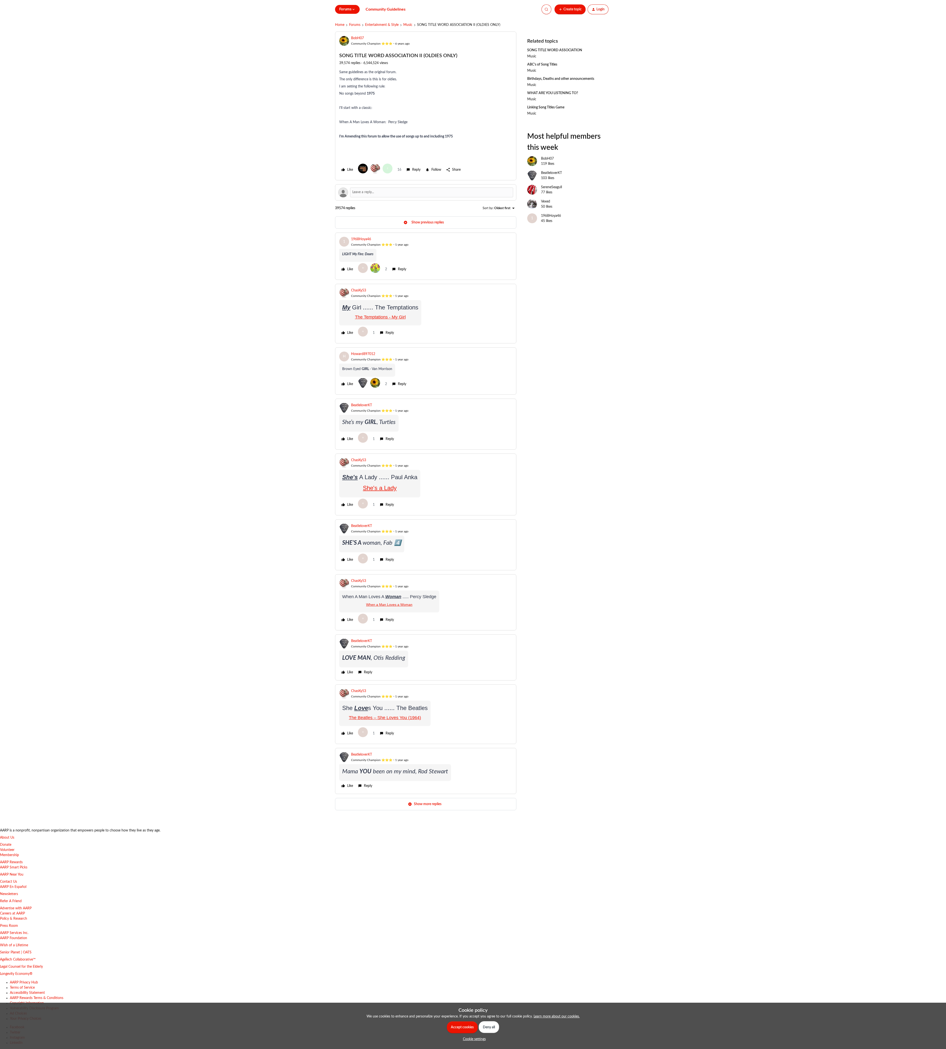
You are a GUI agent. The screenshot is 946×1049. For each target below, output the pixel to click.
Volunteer (7, 850)
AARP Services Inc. (14, 933)
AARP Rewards (11, 862)
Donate (5, 844)
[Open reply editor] (425, 192)
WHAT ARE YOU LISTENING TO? (552, 93)
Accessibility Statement (27, 993)
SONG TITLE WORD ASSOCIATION (554, 50)
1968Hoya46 (361, 239)
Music (407, 25)
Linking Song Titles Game (545, 107)
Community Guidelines (385, 9)
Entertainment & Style (382, 25)
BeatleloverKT (361, 405)
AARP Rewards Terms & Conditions (36, 998)
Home (339, 25)
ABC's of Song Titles (542, 64)
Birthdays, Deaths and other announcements (560, 79)
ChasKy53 (358, 290)
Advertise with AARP (16, 908)
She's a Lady (380, 488)
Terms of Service (22, 987)
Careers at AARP (12, 913)
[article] (425, 256)
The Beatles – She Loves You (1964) (385, 717)
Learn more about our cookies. (557, 1016)
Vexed (545, 201)
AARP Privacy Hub (24, 982)
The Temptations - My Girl (380, 317)
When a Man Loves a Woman (389, 605)
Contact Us (8, 881)
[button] (570, 9)
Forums (354, 25)
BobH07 (357, 38)
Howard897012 (363, 354)
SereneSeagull (551, 187)
